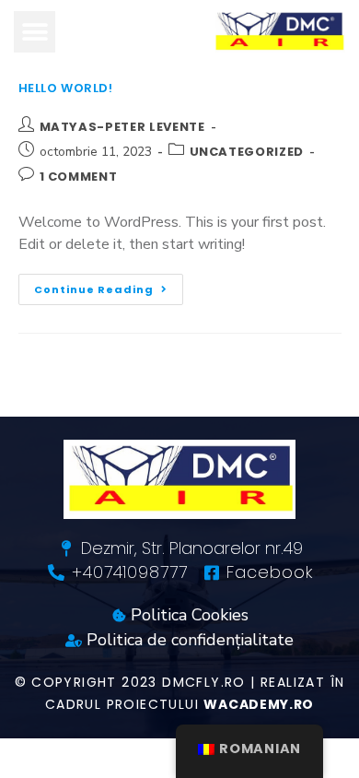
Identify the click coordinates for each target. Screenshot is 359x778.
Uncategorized (247, 151)
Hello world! (65, 88)
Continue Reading (108, 285)
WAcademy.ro (258, 704)
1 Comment (79, 176)
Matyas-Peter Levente (122, 127)
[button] (34, 32)
